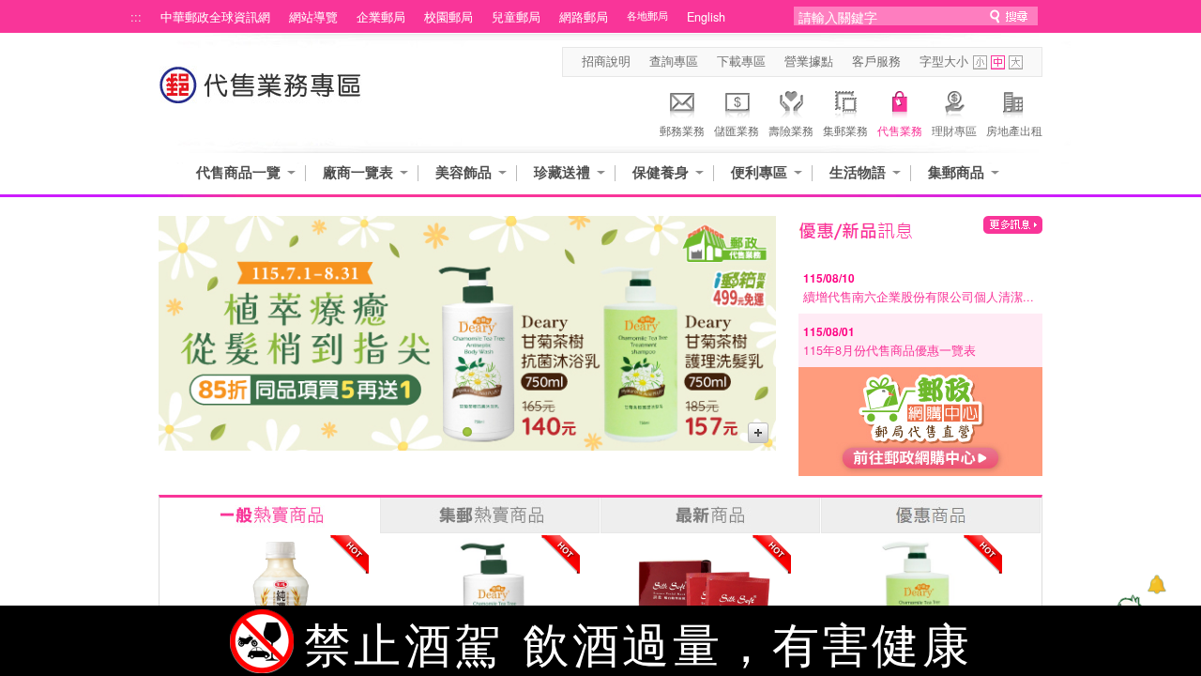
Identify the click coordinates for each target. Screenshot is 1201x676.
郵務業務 (682, 130)
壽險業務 (790, 130)
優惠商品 (931, 515)
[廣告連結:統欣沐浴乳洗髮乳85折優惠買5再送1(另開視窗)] (467, 333)
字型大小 (944, 61)
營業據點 (808, 61)
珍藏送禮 (562, 172)
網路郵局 (583, 16)
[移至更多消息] (1012, 225)
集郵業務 (845, 130)
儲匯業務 (736, 130)
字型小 (980, 62)
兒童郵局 (516, 16)
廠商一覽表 (358, 172)
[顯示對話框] (1156, 584)
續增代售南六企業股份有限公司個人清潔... (918, 296)
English (706, 16)
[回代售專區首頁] (261, 94)
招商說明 (606, 61)
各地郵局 (647, 15)
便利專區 (759, 172)
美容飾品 (463, 172)
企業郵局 (381, 16)
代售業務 (899, 130)
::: (136, 16)
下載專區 (741, 61)
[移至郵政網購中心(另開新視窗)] (920, 470)
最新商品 (710, 515)
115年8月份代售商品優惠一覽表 (889, 350)
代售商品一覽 (238, 172)
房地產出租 (1014, 130)
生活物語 (857, 172)
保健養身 (660, 172)
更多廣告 (758, 432)
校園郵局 (448, 16)
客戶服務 (876, 61)
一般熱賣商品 (269, 515)
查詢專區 (673, 61)
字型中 (998, 62)
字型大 (1016, 62)
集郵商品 (956, 172)
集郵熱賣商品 (490, 515)
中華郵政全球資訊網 (215, 16)
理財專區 (954, 130)
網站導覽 (313, 16)
